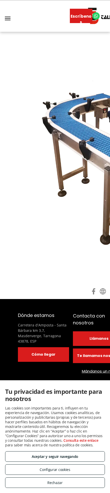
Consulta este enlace (80, 440)
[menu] (8, 18)
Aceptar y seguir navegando (55, 456)
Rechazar (55, 482)
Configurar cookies (55, 469)
